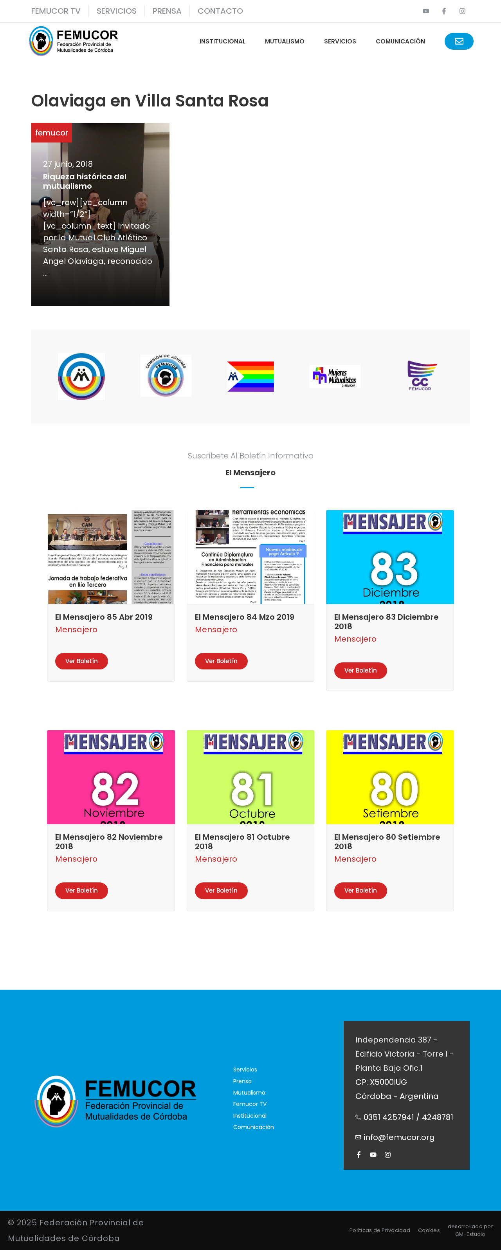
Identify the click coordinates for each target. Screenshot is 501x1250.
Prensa (242, 1081)
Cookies (429, 1230)
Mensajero (76, 629)
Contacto (220, 10)
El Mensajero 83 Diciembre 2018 (386, 621)
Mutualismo (285, 41)
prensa (167, 10)
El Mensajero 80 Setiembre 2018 (387, 842)
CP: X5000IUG (381, 1082)
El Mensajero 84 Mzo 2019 (244, 616)
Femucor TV (250, 1104)
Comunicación (400, 41)
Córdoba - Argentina (397, 1096)
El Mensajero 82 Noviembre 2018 (109, 842)
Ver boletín (81, 661)
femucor (51, 132)
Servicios (117, 10)
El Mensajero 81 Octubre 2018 (242, 842)
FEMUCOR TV (56, 10)
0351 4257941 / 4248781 (408, 1117)
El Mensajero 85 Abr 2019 (104, 616)
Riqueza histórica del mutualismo (84, 181)
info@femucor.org (399, 1137)
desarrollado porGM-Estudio (470, 1230)
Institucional (222, 41)
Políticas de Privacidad (380, 1230)
